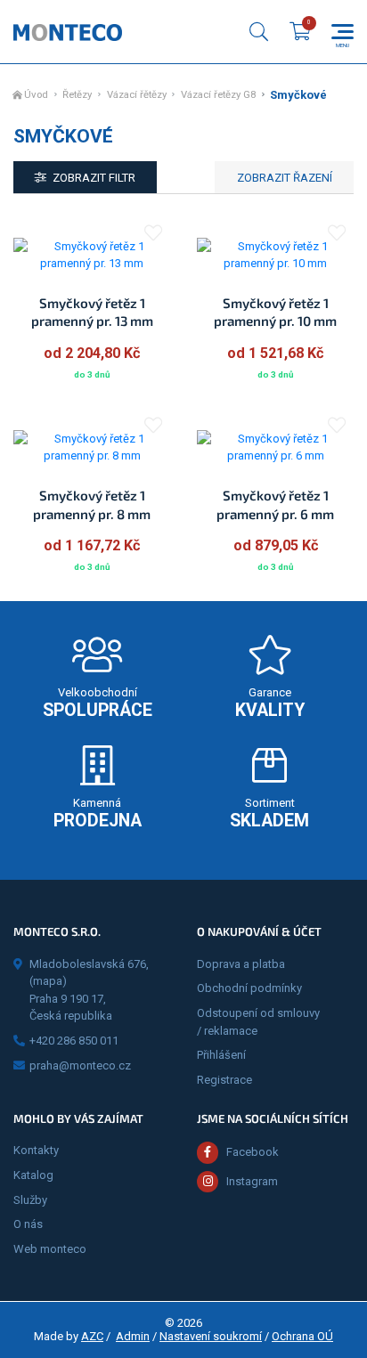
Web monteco (49, 1249)
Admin (133, 1336)
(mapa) (48, 981)
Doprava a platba (241, 964)
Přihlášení (221, 1054)
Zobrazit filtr (94, 177)
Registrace (224, 1079)
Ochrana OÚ (302, 1336)
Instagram (252, 1181)
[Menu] (342, 32)
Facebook (252, 1152)
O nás (28, 1224)
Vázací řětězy (137, 95)
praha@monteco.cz (80, 1065)
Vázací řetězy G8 (218, 95)
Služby (30, 1200)
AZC (92, 1336)
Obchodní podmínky (249, 988)
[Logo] (67, 32)
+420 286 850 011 (73, 1040)
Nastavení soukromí (210, 1336)
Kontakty (36, 1150)
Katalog (33, 1175)
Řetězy (77, 95)
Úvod (36, 95)
